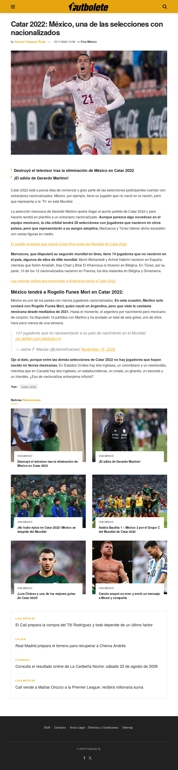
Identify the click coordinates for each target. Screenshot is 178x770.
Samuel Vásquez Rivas (30, 41)
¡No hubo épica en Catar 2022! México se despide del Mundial (46, 529)
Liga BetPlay (25, 618)
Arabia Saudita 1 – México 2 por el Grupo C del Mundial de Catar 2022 (129, 529)
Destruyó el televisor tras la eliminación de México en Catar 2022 (74, 170)
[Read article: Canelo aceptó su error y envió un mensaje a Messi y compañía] (129, 567)
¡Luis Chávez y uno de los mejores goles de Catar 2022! (46, 595)
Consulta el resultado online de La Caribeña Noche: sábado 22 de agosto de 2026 (86, 666)
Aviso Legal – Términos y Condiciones (94, 727)
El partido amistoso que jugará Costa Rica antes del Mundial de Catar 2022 (69, 243)
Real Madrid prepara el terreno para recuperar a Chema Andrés (70, 645)
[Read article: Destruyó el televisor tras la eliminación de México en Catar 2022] (48, 435)
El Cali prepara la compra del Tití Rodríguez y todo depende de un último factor (84, 624)
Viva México (89, 41)
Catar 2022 (28, 386)
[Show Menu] (13, 6)
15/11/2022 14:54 (64, 41)
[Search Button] (164, 6)
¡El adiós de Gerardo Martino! (41, 178)
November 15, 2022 (98, 349)
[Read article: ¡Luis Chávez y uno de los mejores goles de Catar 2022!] (48, 567)
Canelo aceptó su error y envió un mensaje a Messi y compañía (129, 595)
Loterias (22, 659)
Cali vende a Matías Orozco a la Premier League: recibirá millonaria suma (79, 687)
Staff (47, 727)
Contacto (60, 727)
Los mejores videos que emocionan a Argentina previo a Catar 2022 (63, 280)
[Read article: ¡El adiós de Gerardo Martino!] (129, 435)
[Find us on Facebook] (84, 758)
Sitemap (127, 727)
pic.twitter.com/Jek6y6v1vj (38, 338)
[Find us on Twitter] (90, 758)
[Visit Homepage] (88, 6)
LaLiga (20, 639)
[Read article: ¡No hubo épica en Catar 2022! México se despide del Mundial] (48, 501)
